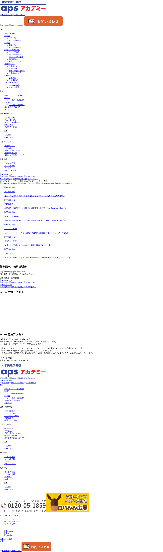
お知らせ (8, 109)
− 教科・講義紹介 (17, 100)
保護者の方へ (9, 146)
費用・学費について (12, 150)
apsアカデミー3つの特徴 (14, 95)
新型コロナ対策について (14, 155)
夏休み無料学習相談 (12, 107)
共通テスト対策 (10, 127)
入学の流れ (8, 148)
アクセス (8, 168)
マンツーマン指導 (11, 122)
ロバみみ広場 (9, 163)
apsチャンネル (10, 170)
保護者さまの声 (10, 153)
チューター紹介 (10, 120)
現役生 (7, 98)
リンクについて (6, 179)
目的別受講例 (9, 118)
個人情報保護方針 (20, 179)
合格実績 (8, 135)
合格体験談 (8, 137)
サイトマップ (32, 179)
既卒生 (7, 102)
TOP (1, 385)
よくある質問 (9, 166)
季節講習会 (8, 125)
